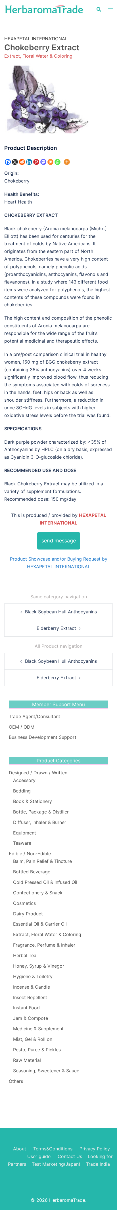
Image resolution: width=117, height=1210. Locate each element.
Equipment (24, 833)
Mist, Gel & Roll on (32, 1039)
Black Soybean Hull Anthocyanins (61, 612)
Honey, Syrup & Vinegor (38, 966)
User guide (39, 1156)
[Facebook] (8, 162)
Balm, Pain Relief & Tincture (42, 861)
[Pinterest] (36, 162)
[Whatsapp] (57, 162)
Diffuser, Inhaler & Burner (39, 822)
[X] (15, 162)
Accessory (24, 780)
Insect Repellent (30, 997)
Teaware (22, 843)
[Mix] (50, 162)
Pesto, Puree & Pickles (37, 1049)
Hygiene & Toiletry (33, 976)
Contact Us (70, 1156)
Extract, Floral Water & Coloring (38, 56)
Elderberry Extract (56, 628)
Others (16, 1081)
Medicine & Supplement (38, 1028)
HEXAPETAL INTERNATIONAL (36, 38)
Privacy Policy (95, 1149)
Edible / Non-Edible (30, 853)
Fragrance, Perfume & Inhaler (44, 945)
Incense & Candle (31, 987)
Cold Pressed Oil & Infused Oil (45, 882)
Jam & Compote (30, 1018)
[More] (67, 162)
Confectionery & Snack (37, 893)
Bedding (22, 791)
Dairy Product (28, 914)
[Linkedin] (29, 162)
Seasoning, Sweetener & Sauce (46, 1070)
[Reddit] (22, 162)
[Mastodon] (43, 162)
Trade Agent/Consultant (34, 716)
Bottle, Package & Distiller (41, 812)
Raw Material (27, 1060)
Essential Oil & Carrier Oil (40, 924)
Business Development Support (42, 737)
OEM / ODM (21, 727)
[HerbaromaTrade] (44, 9)
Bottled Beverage (31, 872)
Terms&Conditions (52, 1149)
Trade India (98, 1164)
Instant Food (26, 1007)
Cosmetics (24, 903)
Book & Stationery (32, 801)
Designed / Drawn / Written (38, 772)
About (19, 1149)
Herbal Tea (24, 955)
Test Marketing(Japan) (56, 1164)
